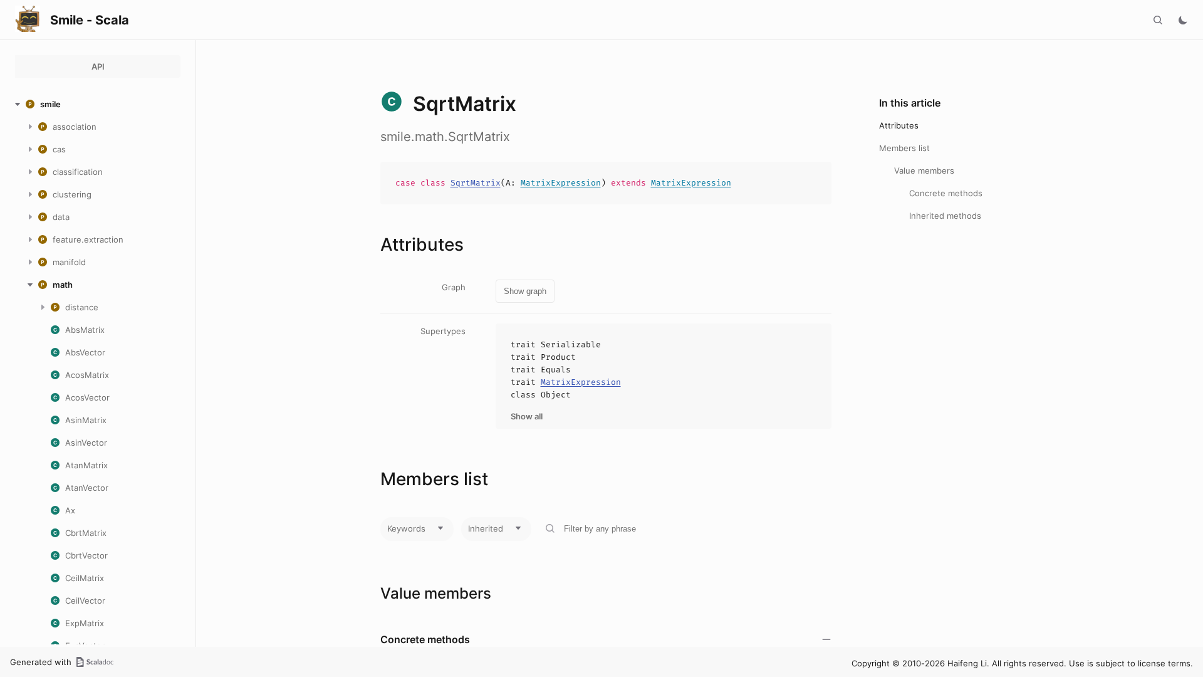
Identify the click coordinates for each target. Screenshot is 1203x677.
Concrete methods (945, 193)
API (98, 66)
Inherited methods (945, 216)
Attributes (899, 125)
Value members (924, 170)
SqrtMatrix (475, 182)
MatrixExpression (561, 182)
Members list (904, 148)
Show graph (525, 291)
